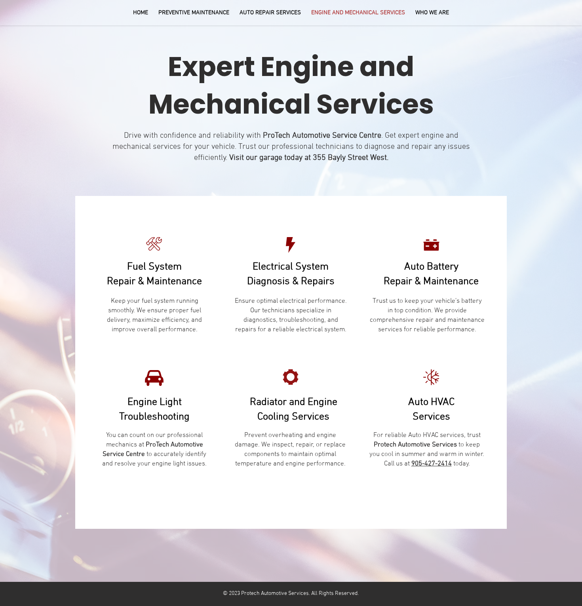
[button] (193, 12)
